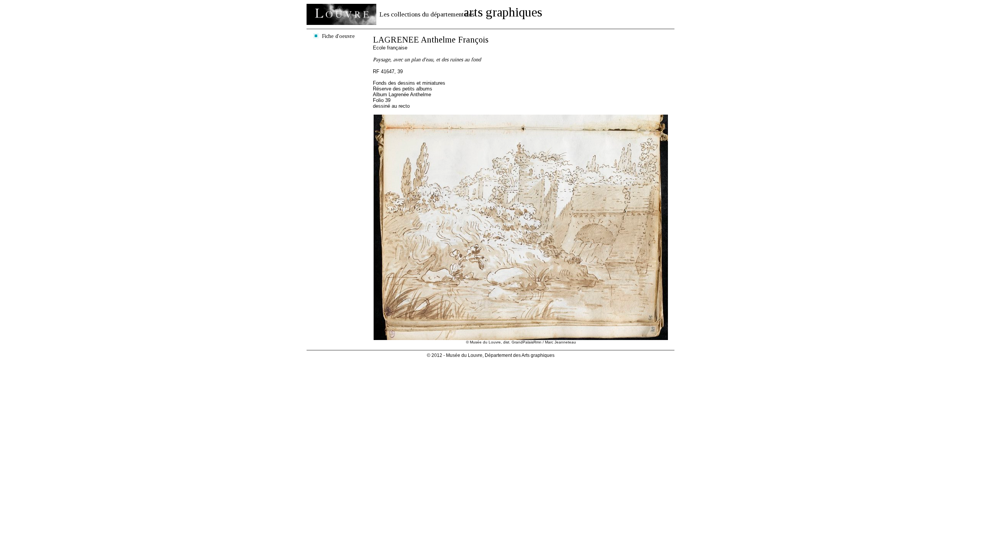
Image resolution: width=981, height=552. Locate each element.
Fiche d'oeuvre (338, 36)
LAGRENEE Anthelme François (431, 39)
